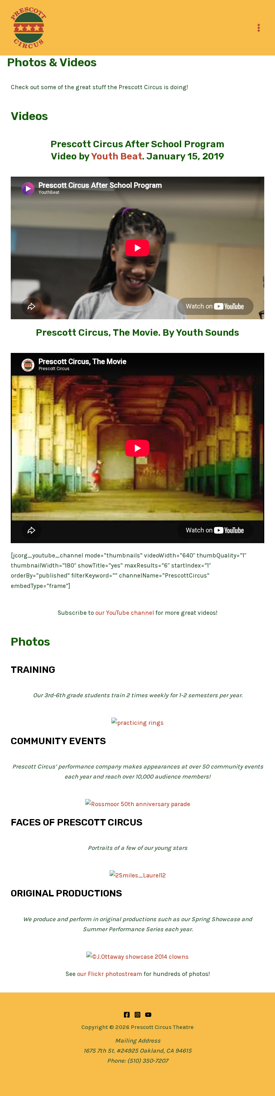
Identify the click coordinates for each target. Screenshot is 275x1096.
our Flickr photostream (109, 973)
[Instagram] (137, 1014)
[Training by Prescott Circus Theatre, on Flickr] (137, 722)
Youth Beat (116, 156)
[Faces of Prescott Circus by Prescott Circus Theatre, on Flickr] (138, 875)
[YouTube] (148, 1014)
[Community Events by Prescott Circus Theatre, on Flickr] (137, 803)
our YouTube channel (124, 612)
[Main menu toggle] (259, 28)
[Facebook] (127, 1014)
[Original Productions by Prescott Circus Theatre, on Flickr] (137, 956)
